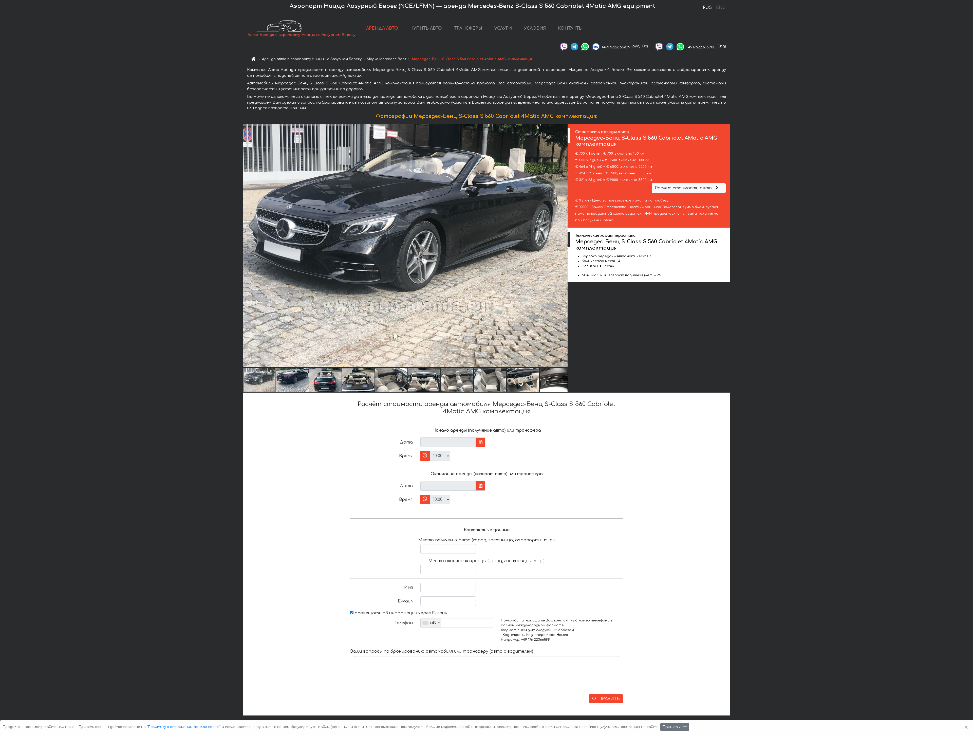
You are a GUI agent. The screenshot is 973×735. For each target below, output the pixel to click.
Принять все (675, 727)
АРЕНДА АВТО (382, 28)
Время (406, 456)
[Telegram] (574, 46)
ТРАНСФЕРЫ (468, 28)
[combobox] (431, 623)
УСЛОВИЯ (535, 28)
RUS (707, 7)
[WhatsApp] (585, 46)
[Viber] (564, 46)
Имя (408, 587)
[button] (563, 246)
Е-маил (405, 601)
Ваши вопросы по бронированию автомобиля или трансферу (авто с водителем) (441, 651)
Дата (406, 442)
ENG (720, 7)
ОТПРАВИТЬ (606, 698)
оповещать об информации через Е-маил (400, 613)
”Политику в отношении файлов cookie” (184, 727)
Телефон (404, 623)
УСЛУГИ (503, 28)
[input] (448, 442)
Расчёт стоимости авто (684, 188)
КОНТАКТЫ (570, 28)
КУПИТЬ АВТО (426, 28)
